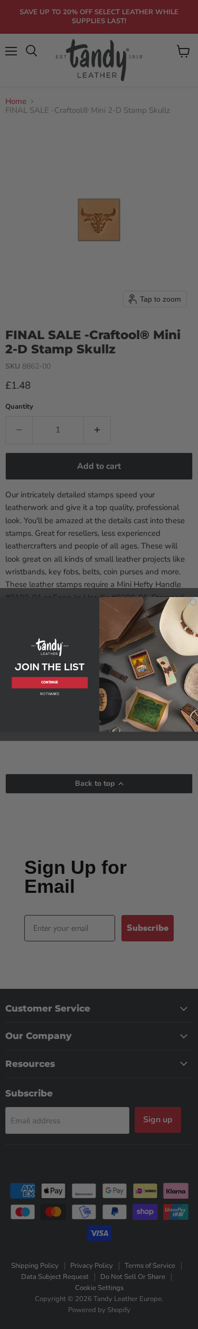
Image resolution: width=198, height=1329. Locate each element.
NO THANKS (49, 694)
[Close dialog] (193, 602)
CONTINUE (49, 682)
